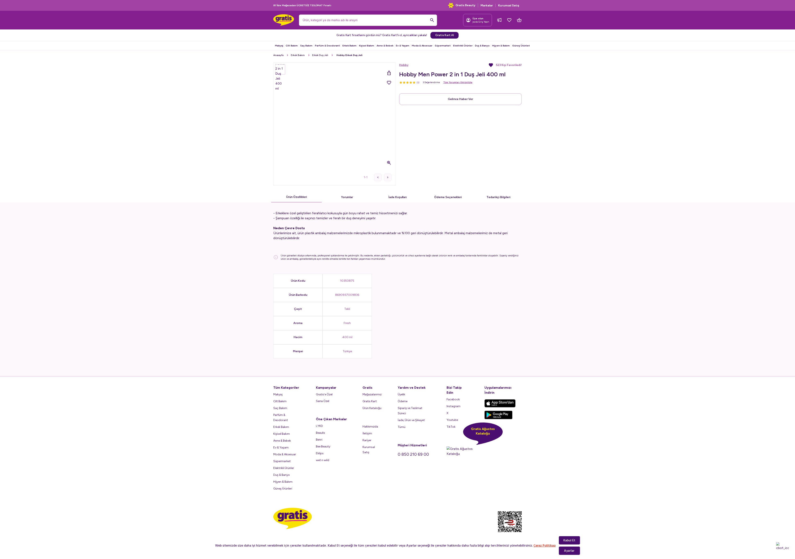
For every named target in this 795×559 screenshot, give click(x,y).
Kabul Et (569, 540)
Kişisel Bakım (366, 45)
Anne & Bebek (385, 45)
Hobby (403, 65)
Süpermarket (443, 45)
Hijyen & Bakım (501, 45)
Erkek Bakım (349, 45)
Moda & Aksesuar (422, 45)
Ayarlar (569, 550)
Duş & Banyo (482, 45)
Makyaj (279, 45)
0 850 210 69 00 (413, 454)
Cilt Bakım (292, 45)
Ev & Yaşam (402, 45)
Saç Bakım (306, 45)
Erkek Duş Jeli (320, 55)
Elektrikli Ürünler (462, 45)
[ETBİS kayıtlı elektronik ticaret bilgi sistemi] (510, 525)
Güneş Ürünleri (521, 45)
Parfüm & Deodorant (327, 45)
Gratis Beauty (465, 5)
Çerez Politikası (545, 545)
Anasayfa (278, 55)
